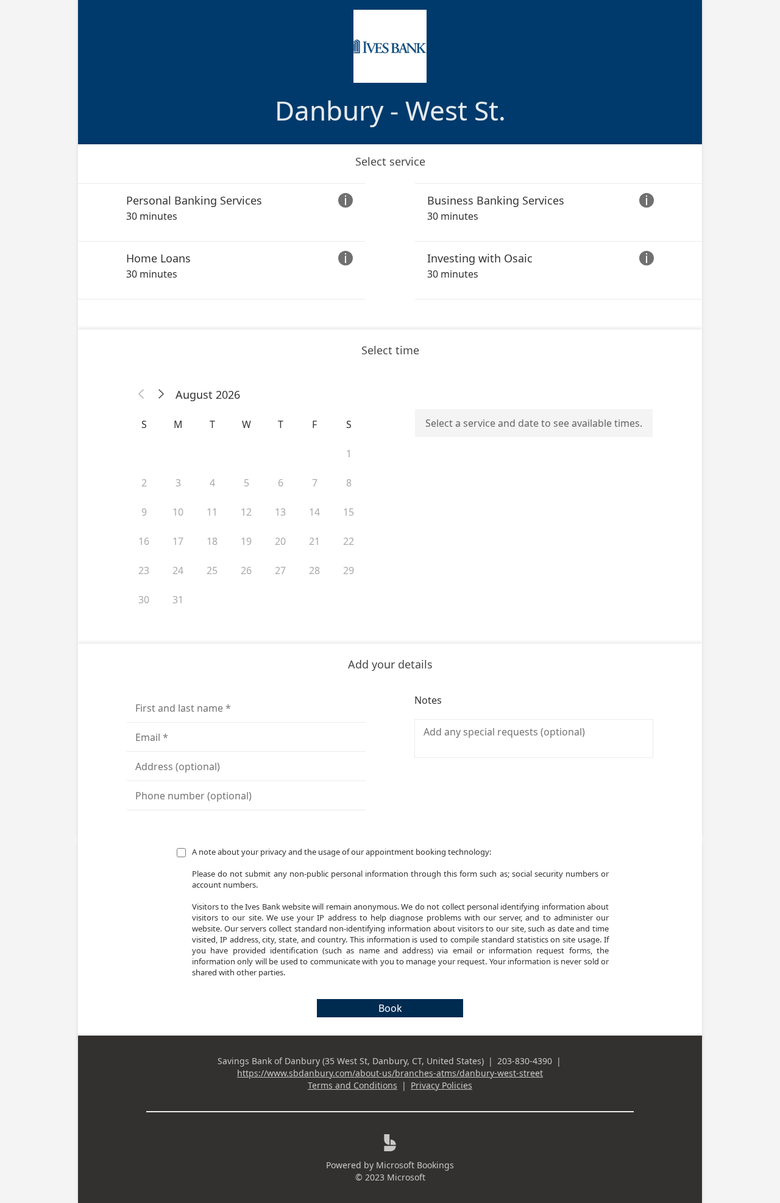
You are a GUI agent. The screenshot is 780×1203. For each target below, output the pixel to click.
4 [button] (212, 482)
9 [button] (144, 512)
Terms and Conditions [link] (352, 1085)
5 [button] (246, 482)
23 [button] (143, 570)
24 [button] (177, 570)
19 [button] (246, 541)
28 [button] (314, 570)
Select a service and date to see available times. (533, 423)
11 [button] (212, 512)
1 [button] (349, 453)
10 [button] (177, 512)
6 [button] (280, 482)
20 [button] (280, 541)
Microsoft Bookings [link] (415, 1165)
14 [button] (314, 512)
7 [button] (314, 482)
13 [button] (280, 512)
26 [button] (246, 570)
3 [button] (178, 482)
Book (390, 1008)
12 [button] (246, 512)
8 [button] (349, 482)
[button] (141, 394)
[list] (390, 241)
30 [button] (143, 599)
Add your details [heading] (390, 664)
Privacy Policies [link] (441, 1085)
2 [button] (144, 482)
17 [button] (177, 541)
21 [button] (314, 541)
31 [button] (177, 599)
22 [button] (348, 541)
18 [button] (212, 541)
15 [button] (348, 512)
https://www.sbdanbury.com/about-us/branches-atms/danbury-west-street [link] (390, 1073)
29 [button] (348, 570)
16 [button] (143, 541)
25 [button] (212, 570)
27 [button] (280, 570)
